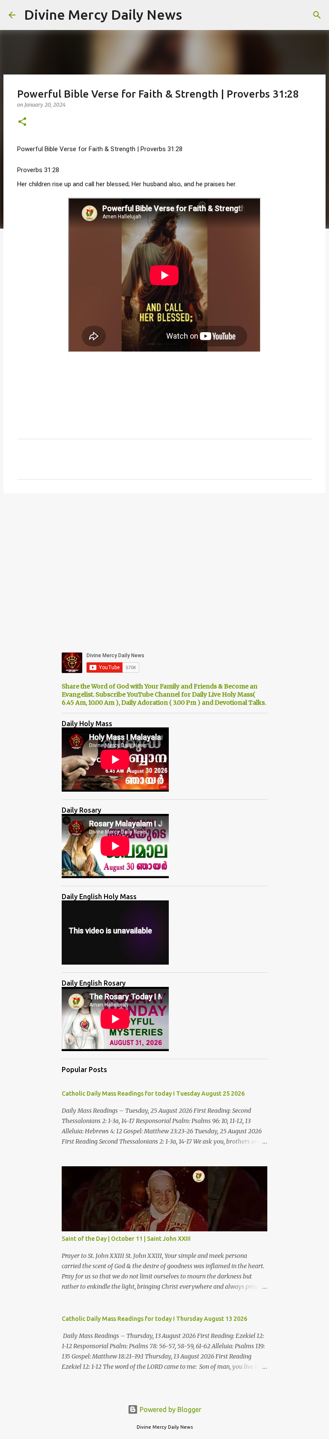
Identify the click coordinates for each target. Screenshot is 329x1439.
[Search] (317, 15)
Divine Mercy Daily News (103, 14)
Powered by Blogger (169, 1409)
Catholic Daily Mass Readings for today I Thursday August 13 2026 (154, 1318)
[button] (22, 122)
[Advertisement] (164, 566)
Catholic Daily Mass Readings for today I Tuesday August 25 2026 (153, 1093)
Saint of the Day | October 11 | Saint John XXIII (126, 1238)
